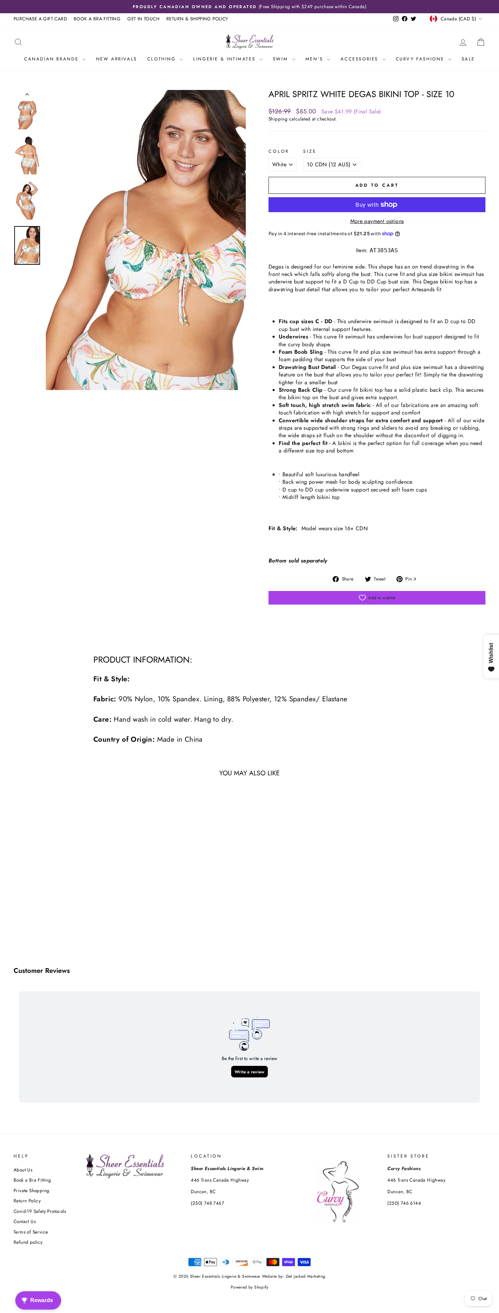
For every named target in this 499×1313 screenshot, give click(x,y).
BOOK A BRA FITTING (97, 18)
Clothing (162, 59)
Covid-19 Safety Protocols (40, 1211)
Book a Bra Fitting (32, 1180)
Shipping (278, 119)
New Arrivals (116, 59)
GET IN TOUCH (143, 18)
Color (279, 151)
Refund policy (28, 1242)
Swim (281, 59)
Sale (468, 59)
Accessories (360, 59)
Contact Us (25, 1221)
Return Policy (27, 1200)
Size (309, 151)
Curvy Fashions (421, 59)
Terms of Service (31, 1231)
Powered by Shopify (249, 1287)
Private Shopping (31, 1190)
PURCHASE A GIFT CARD (40, 18)
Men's (316, 59)
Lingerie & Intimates (225, 59)
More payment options (377, 221)
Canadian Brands (52, 59)
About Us (23, 1169)
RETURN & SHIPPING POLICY (197, 18)
